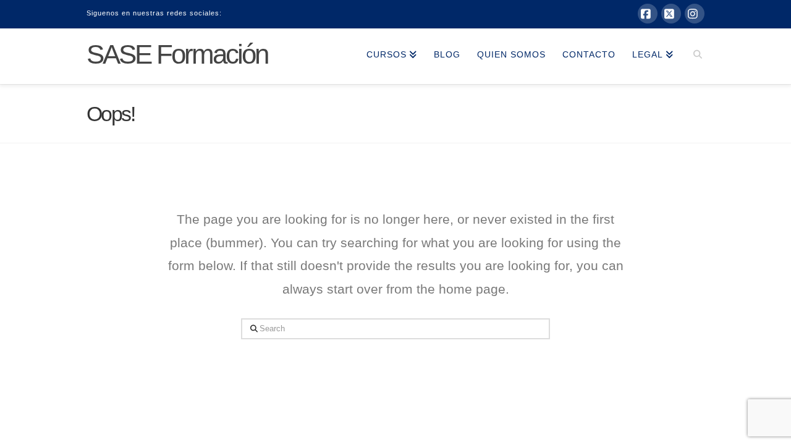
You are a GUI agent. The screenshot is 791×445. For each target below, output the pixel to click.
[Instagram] (694, 13)
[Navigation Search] (693, 56)
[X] (671, 13)
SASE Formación (177, 54)
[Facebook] (648, 13)
